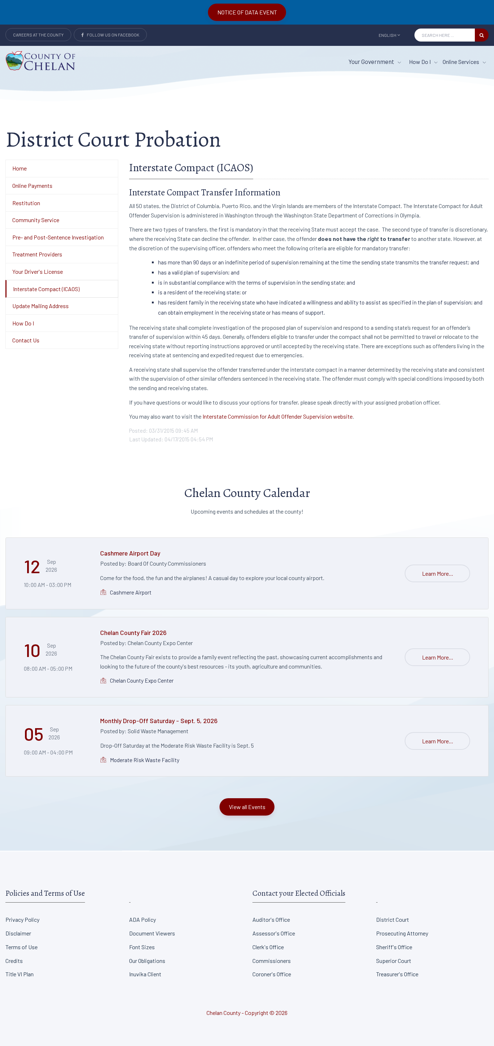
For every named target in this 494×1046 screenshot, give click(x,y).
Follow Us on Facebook (111, 34)
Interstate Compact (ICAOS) (46, 288)
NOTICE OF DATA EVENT (247, 12)
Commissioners (271, 960)
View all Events (247, 806)
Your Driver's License (37, 271)
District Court (392, 919)
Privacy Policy (22, 919)
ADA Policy (142, 919)
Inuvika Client (145, 974)
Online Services (461, 61)
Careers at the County (38, 34)
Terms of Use (21, 946)
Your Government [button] (372, 61)
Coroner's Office (271, 974)
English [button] (387, 35)
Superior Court (393, 960)
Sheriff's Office (394, 946)
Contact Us (25, 340)
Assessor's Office (273, 933)
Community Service (35, 219)
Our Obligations (147, 960)
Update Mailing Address (40, 305)
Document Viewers (152, 933)
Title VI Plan (19, 974)
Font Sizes (142, 946)
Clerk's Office (268, 946)
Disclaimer (18, 933)
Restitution (26, 202)
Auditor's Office (271, 919)
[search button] (482, 35)
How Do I (420, 61)
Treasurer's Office (397, 974)
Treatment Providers (37, 254)
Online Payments (32, 185)
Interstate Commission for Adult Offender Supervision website (277, 416)
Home (19, 168)
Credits (14, 960)
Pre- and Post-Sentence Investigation (58, 237)
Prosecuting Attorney (402, 933)
